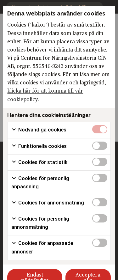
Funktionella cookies (42, 146)
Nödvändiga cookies (41, 130)
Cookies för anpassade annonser (42, 247)
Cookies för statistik (42, 162)
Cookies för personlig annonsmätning (40, 223)
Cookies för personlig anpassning (40, 182)
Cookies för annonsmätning (50, 203)
